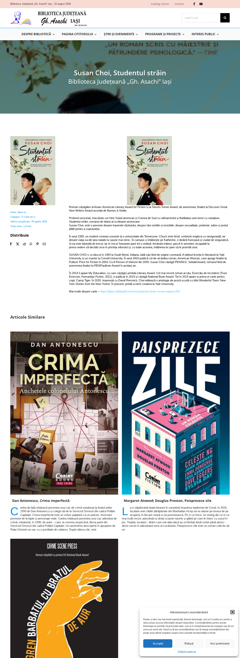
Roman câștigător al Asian (85, 207)
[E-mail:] (44, 243)
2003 (136, 258)
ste (79, 243)
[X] (17, 243)
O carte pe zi (28, 216)
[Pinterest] (37, 243)
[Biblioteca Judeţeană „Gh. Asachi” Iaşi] (48, 10)
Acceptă (158, 643)
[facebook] (194, 3)
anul (74, 236)
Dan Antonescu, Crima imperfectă (41, 500)
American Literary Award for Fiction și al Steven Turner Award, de (143, 207)
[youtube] (201, 3)
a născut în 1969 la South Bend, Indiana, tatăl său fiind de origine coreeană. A (137, 254)
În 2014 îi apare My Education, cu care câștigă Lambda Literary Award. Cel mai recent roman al (127, 273)
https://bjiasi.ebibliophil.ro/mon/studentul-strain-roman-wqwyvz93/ (140, 291)
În (70, 236)
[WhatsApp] (31, 243)
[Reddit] (24, 243)
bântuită (87, 243)
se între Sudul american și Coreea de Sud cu (132, 218)
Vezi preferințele (220, 643)
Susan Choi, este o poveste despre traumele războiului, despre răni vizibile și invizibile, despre (126, 225)
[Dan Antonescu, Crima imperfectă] (64, 413)
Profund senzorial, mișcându (86, 218)
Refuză (188, 643)
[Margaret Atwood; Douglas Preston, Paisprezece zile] (176, 413)
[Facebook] (11, 243)
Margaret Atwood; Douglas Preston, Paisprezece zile (168, 500)
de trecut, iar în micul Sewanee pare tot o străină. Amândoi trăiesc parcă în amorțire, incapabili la (150, 243)
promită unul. (190, 247)
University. (167, 283)
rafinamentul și (170, 218)
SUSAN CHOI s (79, 254)
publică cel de (148, 258)
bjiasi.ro (22, 212)
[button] (232, 612)
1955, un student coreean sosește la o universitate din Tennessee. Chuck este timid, (129, 236)
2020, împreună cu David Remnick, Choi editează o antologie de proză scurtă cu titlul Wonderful (153, 280)
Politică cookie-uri (187, 651)
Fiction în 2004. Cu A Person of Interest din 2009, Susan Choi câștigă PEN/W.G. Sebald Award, (148, 262)
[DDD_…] (32, 137)
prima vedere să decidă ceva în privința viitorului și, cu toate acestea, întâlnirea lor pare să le (125, 247)
